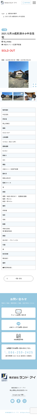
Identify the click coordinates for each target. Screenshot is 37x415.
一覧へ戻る (18, 278)
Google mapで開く (18, 395)
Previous (3, 96)
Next (34, 96)
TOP (2, 14)
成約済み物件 (12, 13)
